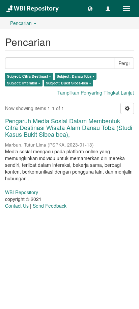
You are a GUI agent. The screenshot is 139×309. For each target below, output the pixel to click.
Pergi (124, 63)
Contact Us (17, 205)
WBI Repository (21, 192)
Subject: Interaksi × (23, 82)
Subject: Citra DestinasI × (29, 76)
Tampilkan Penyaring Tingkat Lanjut (95, 92)
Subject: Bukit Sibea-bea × (68, 82)
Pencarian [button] (21, 23)
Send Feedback (49, 205)
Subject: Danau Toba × (75, 76)
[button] (90, 8)
